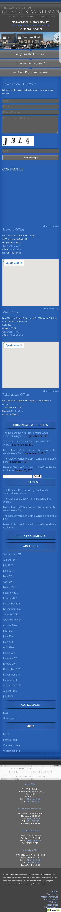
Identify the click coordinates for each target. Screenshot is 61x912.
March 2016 (9, 652)
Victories (53, 902)
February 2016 (10, 658)
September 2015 (12, 685)
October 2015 (10, 680)
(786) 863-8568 (16, 335)
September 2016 (12, 619)
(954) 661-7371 (20, 22)
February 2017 (10, 592)
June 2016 (8, 636)
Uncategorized (11, 718)
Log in (6, 734)
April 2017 (8, 581)
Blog (5, 712)
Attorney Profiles (49, 896)
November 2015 (12, 674)
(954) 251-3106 (15, 249)
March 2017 (9, 587)
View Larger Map (51, 226)
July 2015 (8, 696)
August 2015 (10, 691)
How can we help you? (30, 63)
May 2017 (8, 576)
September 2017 (12, 554)
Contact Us (52, 894)
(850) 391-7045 (16, 411)
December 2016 (11, 603)
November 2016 (12, 609)
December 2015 (11, 669)
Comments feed (12, 745)
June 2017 (8, 570)
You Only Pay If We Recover (30, 72)
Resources (52, 904)
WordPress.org (11, 750)
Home (55, 891)
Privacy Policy (51, 907)
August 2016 (10, 625)
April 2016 (8, 647)
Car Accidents (51, 899)
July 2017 (8, 565)
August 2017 (10, 559)
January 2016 (10, 663)
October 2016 (10, 614)
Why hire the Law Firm (31, 54)
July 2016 (8, 630)
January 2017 (10, 598)
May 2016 (8, 641)
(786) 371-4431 (41, 22)
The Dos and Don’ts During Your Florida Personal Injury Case (25, 434)
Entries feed (10, 739)
